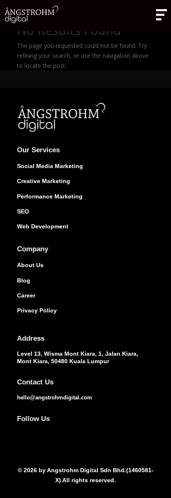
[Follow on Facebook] (20, 430)
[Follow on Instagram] (37, 430)
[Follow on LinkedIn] (53, 430)
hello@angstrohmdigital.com (54, 397)
